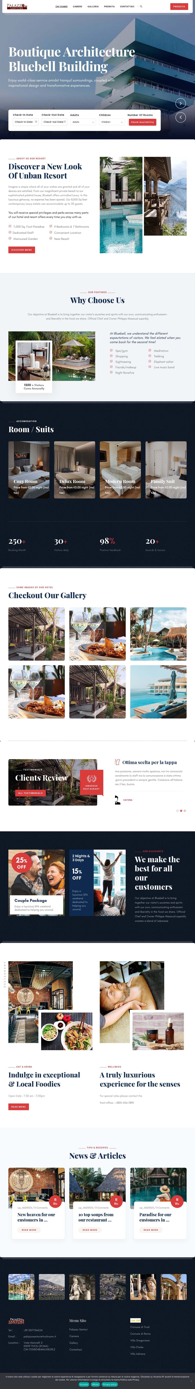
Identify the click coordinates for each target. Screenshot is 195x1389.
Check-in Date (23, 115)
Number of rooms (140, 115)
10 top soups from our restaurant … (95, 1217)
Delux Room (72, 481)
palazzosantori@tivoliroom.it (40, 1336)
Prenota (109, 6)
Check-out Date (53, 115)
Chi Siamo (62, 6)
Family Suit (163, 481)
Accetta (84, 1384)
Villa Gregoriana (140, 1340)
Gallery (73, 1343)
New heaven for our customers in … (36, 1217)
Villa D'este (136, 1347)
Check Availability (142, 122)
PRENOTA (179, 6)
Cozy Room (25, 481)
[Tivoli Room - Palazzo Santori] (17, 6)
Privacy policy (110, 1384)
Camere (77, 6)
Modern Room (120, 481)
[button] (181, 117)
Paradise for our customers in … (155, 1217)
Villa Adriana (137, 1353)
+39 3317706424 (33, 1330)
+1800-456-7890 (124, 1102)
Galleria (93, 6)
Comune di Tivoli (140, 1327)
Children (105, 115)
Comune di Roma (140, 1333)
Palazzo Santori (78, 1329)
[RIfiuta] (191, 1380)
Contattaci (127, 6)
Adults (74, 115)
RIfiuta (95, 1384)
